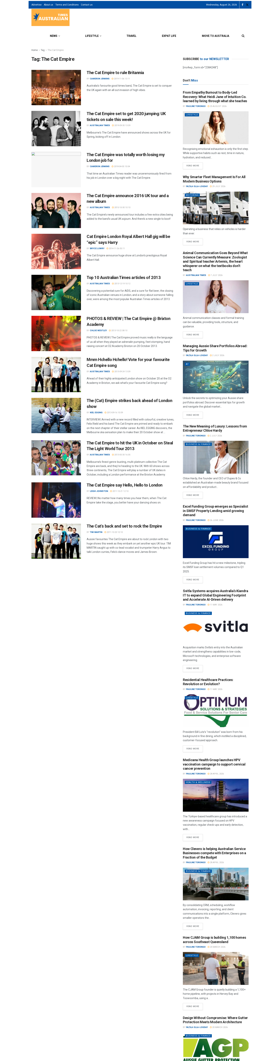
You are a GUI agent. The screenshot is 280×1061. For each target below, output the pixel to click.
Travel (131, 35)
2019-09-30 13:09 (122, 125)
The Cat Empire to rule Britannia (115, 72)
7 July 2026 (216, 275)
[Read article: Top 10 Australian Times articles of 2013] (56, 292)
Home (34, 50)
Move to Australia (215, 35)
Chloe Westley (98, 330)
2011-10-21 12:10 (120, 491)
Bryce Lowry (97, 248)
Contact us (87, 4)
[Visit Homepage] (50, 18)
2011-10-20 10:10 (114, 532)
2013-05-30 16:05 (122, 454)
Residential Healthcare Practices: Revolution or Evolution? (208, 682)
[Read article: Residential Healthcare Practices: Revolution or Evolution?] (216, 710)
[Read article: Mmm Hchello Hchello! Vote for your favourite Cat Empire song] (56, 374)
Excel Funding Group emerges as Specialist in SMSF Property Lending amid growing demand (215, 510)
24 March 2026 (217, 947)
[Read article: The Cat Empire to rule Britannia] (56, 87)
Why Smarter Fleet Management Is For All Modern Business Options (214, 179)
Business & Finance (198, 444)
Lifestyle (92, 35)
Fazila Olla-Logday (197, 186)
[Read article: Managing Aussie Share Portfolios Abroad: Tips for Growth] (216, 377)
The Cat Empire (56, 50)
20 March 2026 (220, 1027)
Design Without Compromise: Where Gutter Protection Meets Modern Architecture (215, 1020)
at (187, 364)
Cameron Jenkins (100, 78)
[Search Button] (243, 35)
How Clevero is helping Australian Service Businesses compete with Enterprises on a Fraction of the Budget (214, 853)
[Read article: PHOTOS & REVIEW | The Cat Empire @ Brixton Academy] (56, 333)
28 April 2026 (216, 774)
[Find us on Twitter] (247, 5)
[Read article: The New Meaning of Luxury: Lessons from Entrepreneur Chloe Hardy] (216, 457)
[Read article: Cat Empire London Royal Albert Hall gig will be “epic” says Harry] (56, 251)
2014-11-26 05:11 (116, 248)
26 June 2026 (216, 520)
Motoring (192, 195)
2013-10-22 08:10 (119, 330)
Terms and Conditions (67, 4)
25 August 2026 (217, 106)
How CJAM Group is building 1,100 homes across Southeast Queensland (214, 939)
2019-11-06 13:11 (121, 78)
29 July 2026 (218, 186)
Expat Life (169, 35)
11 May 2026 (215, 605)
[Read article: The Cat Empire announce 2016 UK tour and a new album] (56, 210)
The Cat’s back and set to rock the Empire (124, 526)
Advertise (36, 4)
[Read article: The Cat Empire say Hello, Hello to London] (56, 500)
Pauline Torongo (196, 106)
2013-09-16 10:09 (114, 412)
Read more (194, 164)
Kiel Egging (96, 412)
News (53, 35)
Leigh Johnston (99, 491)
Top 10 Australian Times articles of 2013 (124, 277)
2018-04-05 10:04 (121, 166)
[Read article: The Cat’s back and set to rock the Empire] (56, 541)
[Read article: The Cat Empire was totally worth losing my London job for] (56, 169)
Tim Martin (96, 532)
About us (48, 4)
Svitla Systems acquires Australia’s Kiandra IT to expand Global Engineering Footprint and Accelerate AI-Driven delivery (215, 595)
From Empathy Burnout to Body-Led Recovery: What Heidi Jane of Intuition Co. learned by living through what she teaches (215, 96)
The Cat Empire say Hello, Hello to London (124, 485)
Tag (43, 50)
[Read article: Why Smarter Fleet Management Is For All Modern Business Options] (216, 208)
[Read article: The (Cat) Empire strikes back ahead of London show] (56, 415)
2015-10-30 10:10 (122, 207)
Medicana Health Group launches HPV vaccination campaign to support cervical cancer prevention (214, 764)
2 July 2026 (218, 355)
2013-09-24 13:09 (122, 371)
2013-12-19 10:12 (122, 283)
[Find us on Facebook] (242, 5)
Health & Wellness (198, 782)
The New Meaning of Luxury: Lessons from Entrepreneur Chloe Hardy (215, 428)
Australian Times (100, 125)
